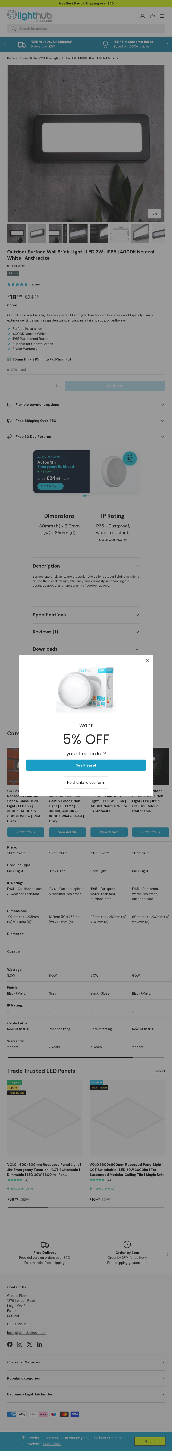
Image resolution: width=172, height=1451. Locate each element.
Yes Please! (86, 765)
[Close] (147, 660)
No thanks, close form (86, 782)
